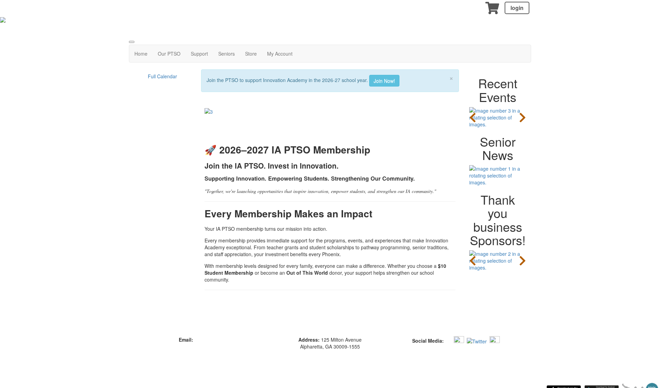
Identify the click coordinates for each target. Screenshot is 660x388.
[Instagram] (459, 340)
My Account (280, 53)
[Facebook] (448, 340)
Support (199, 53)
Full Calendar (162, 76)
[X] (477, 340)
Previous (472, 117)
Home (140, 53)
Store (251, 53)
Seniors (226, 53)
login (517, 8)
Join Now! (384, 80)
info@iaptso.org (212, 339)
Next (522, 117)
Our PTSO (169, 53)
